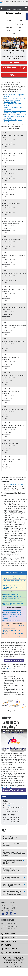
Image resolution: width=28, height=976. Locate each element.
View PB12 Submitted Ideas (14, 660)
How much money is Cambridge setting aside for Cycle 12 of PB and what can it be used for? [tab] (14, 853)
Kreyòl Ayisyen (20, 24)
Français (8, 24)
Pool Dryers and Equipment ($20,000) (12, 610)
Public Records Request (14, 958)
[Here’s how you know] (1, 3)
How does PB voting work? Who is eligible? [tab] (12, 885)
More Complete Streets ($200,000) (15, 98)
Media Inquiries (13, 962)
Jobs (5, 961)
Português (8, 27)
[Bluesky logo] (3, 914)
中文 (14, 33)
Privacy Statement (14, 961)
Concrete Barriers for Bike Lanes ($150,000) (13, 625)
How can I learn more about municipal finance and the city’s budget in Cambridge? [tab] (12, 892)
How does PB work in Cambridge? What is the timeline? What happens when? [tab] (13, 870)
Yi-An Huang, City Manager (11, 957)
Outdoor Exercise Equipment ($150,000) (12, 612)
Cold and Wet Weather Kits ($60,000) (12, 583)
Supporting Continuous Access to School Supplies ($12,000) (15, 112)
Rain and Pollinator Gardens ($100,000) (12, 601)
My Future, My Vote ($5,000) (9, 585)
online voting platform (16, 484)
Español (19, 21)
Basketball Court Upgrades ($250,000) (12, 614)
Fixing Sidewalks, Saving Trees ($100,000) (13, 633)
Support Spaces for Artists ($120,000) (12, 578)
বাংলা (8, 30)
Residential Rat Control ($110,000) (15, 114)
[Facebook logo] (7, 914)
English (8, 21)
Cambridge (17, 9)
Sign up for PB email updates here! (14, 790)
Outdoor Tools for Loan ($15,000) (11, 598)
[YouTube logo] (15, 914)
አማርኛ (20, 30)
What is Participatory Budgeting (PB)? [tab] (10, 837)
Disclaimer (19, 959)
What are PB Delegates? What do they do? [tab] (11, 878)
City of (9, 9)
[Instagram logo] (11, 914)
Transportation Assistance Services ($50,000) (12, 101)
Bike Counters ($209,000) (9, 628)
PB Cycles (9, 668)
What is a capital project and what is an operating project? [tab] (12, 862)
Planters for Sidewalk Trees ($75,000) (12, 596)
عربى (19, 27)
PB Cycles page (6, 787)
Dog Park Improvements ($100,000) (11, 620)
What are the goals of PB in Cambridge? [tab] (12, 844)
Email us (7, 805)
